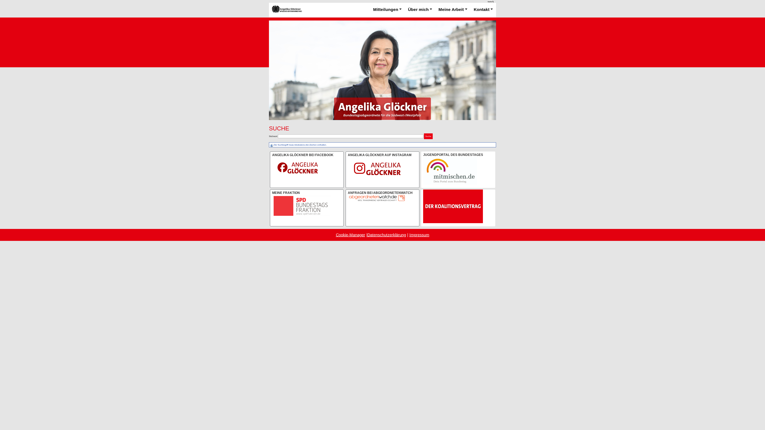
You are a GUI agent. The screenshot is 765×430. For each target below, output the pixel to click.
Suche (490, 1)
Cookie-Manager (350, 235)
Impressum (419, 235)
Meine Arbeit (451, 9)
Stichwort (273, 136)
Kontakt (481, 9)
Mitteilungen (385, 9)
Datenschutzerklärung (386, 235)
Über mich (418, 9)
